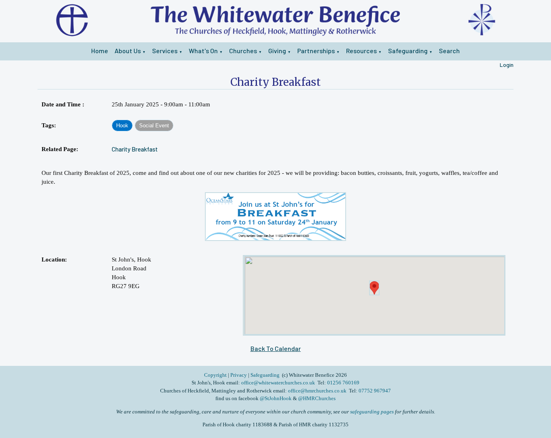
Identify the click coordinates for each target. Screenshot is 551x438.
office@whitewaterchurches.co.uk (278, 383)
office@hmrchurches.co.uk (317, 391)
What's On (203, 50)
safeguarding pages (372, 412)
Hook (122, 125)
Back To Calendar (275, 348)
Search (449, 50)
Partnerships (316, 50)
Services (164, 50)
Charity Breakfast (135, 149)
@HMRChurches (317, 398)
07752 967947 (375, 391)
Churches (243, 50)
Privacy (238, 375)
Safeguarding (408, 50)
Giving (277, 50)
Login (506, 64)
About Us (128, 50)
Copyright (216, 375)
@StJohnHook (276, 398)
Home (99, 50)
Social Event (154, 125)
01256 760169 (343, 383)
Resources (361, 50)
